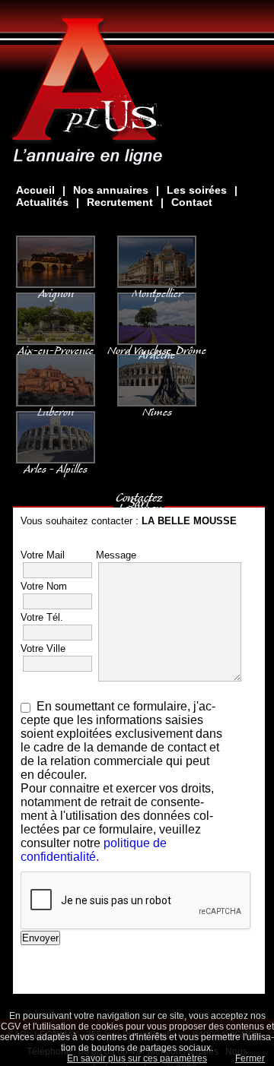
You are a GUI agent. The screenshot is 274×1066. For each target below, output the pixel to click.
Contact (191, 202)
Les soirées (197, 190)
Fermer (250, 1058)
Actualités (42, 202)
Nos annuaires (110, 190)
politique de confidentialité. (94, 850)
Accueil (35, 190)
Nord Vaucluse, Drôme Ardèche (156, 349)
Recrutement (120, 202)
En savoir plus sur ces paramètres (137, 1058)
